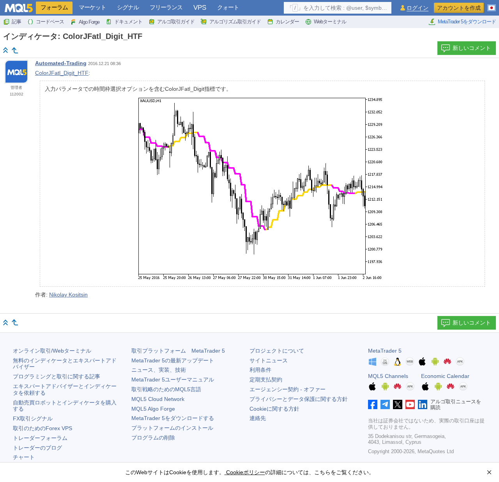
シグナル (128, 7)
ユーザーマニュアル (172, 379)
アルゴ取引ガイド (176, 22)
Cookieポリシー (245, 472)
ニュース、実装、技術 (158, 370)
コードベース (50, 22)
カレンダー (287, 22)
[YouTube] (410, 404)
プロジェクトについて (277, 351)
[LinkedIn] (422, 404)
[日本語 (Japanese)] (491, 5)
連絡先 (258, 418)
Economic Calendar (445, 376)
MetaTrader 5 (385, 351)
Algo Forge (89, 22)
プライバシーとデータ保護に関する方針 (299, 399)
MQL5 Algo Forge (153, 409)
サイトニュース (269, 360)
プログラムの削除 (153, 437)
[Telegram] (385, 404)
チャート (24, 457)
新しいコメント (472, 48)
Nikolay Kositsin (68, 294)
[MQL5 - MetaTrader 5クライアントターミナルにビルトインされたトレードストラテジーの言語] (19, 8)
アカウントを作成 (459, 8)
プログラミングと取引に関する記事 (56, 376)
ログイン (417, 8)
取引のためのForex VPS (42, 428)
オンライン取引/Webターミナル (52, 351)
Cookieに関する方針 (274, 409)
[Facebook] (372, 404)
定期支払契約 (266, 379)
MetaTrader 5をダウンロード (467, 22)
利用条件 (260, 370)
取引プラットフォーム (178, 351)
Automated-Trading (61, 63)
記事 (16, 22)
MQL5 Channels (388, 376)
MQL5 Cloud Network (157, 399)
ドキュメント (128, 22)
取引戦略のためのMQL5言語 (166, 389)
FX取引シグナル (33, 418)
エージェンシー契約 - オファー (288, 389)
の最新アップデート (172, 360)
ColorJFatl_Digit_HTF (61, 73)
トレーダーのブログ (37, 448)
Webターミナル (330, 22)
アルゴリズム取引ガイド (235, 22)
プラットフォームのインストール (172, 428)
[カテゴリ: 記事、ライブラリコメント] (15, 50)
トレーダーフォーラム (40, 438)
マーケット (92, 7)
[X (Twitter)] (397, 404)
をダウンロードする (172, 418)
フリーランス (166, 7)
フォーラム (54, 7)
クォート (228, 7)
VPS (199, 7)
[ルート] (5, 50)
